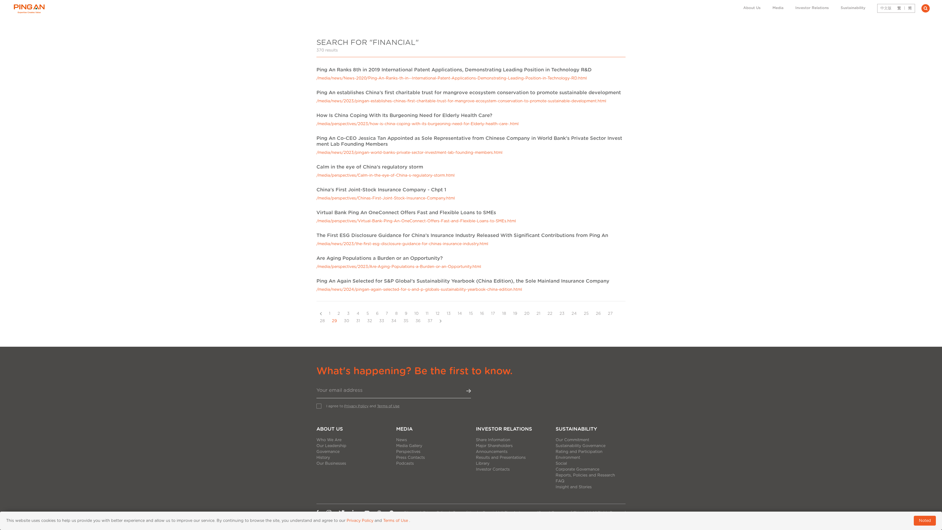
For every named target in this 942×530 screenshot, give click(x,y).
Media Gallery (409, 446)
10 (416, 314)
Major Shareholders (494, 446)
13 (449, 314)
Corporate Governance (577, 469)
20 (526, 314)
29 (334, 321)
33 (381, 321)
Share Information (493, 440)
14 (460, 314)
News (401, 440)
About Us (752, 8)
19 (515, 314)
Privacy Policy (356, 406)
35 (406, 321)
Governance (328, 452)
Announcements (492, 452)
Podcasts (405, 463)
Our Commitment (572, 440)
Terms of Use (388, 406)
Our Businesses (331, 463)
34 (393, 321)
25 (586, 314)
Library (482, 463)
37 (430, 321)
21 (538, 314)
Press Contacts (410, 458)
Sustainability (853, 8)
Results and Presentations (501, 458)
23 (562, 314)
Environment (568, 458)
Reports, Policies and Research (585, 475)
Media (778, 8)
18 (504, 314)
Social (561, 463)
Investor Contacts (493, 469)
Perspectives (408, 452)
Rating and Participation (579, 452)
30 (346, 321)
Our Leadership (331, 446)
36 (418, 321)
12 (438, 314)
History (323, 458)
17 (493, 314)
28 (322, 321)
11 (427, 314)
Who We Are (328, 440)
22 (550, 314)
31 (358, 321)
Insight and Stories (574, 487)
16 (482, 314)
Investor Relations (812, 8)
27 (610, 314)
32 (369, 321)
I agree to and (363, 406)
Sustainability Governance (580, 446)
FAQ (560, 481)
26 (598, 314)
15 (471, 314)
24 (574, 314)
